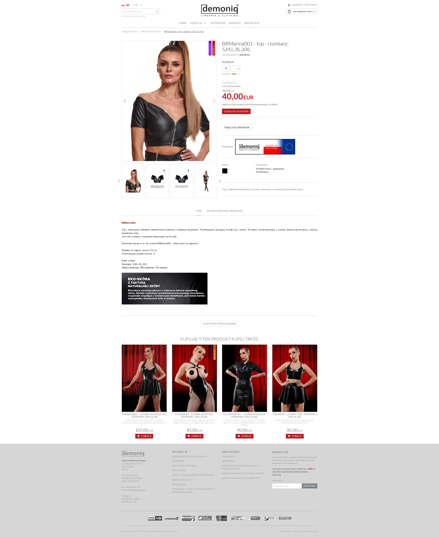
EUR (136, 5)
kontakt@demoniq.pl (137, 490)
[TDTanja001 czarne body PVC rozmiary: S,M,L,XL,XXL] (194, 378)
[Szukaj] (157, 11)
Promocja (214, 50)
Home (183, 22)
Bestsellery (252, 22)
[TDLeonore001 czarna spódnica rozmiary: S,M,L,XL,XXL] (244, 378)
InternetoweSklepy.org (305, 531)
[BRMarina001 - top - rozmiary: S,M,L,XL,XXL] (169, 101)
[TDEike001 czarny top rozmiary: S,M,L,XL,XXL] (294, 378)
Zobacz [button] (146, 436)
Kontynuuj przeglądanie (219, 323)
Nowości (235, 22)
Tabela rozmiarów (236, 127)
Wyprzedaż (218, 22)
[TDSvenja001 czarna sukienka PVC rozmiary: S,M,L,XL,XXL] (144, 378)
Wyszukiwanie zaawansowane (134, 16)
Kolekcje (196, 22)
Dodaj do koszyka (236, 111)
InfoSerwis (285, 531)
